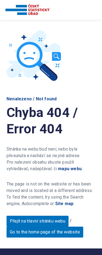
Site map (64, 203)
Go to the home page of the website (45, 232)
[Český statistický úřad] (27, 10)
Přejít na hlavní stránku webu (37, 221)
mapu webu (70, 168)
